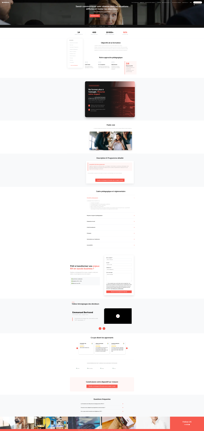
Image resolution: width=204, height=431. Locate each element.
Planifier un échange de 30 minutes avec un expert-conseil (110, 180)
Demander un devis (95, 15)
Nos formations (135, 2)
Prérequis (89, 233)
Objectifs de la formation (74, 42)
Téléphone (108, 267)
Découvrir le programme (108, 15)
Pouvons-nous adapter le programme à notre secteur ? (93, 407)
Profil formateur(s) (72, 55)
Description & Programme (74, 47)
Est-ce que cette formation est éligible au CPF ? (91, 411)
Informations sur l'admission (93, 239)
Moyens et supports (73, 51)
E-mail (107, 262)
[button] (127, 348)
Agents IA (142, 2)
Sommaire (71, 40)
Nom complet (109, 257)
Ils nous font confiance (176, 2)
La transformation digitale (150, 2)
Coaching (159, 2)
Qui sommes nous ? (166, 2)
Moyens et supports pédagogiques (94, 215)
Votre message (109, 272)
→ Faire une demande (74, 65)
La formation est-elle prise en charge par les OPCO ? (92, 403)
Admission (71, 60)
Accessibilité (72, 62)
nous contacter (198, 2)
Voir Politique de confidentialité (117, 288)
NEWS (191, 2)
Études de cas (184, 2)
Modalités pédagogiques (74, 49)
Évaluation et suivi (72, 53)
